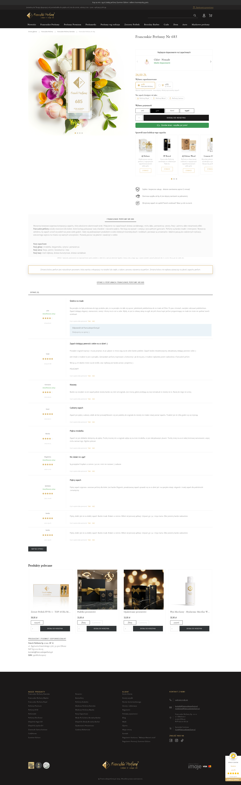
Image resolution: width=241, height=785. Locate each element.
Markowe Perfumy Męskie (84, 710)
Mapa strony (127, 730)
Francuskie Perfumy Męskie (38, 698)
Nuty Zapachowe (81, 714)
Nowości (78, 694)
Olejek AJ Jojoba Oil (35, 726)
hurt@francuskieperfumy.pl (185, 729)
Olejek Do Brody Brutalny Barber (87, 722)
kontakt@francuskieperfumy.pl (40, 652)
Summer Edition (34, 737)
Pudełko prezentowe (86, 612)
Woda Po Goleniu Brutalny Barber (88, 718)
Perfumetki (32, 714)
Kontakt (125, 733)
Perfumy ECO (33, 710)
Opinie (125, 726)
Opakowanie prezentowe (135, 612)
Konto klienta (127, 694)
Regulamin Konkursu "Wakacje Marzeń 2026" (139, 737)
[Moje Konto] (204, 15)
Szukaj (195, 15)
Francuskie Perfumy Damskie (39, 694)
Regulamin (126, 710)
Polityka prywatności (130, 714)
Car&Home (32, 733)
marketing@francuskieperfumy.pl (187, 708)
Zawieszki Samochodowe (37, 730)
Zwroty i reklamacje (129, 706)
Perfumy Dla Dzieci (35, 718)
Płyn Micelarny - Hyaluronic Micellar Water (190, 612)
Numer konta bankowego (131, 702)
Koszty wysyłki (127, 698)
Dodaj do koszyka (176, 117)
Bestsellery (79, 698)
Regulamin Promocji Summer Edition (136, 741)
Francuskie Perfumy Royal (37, 702)
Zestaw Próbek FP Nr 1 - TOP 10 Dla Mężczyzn (51, 612)
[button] (75, 133)
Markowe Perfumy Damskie (85, 706)
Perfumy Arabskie (81, 702)
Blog (124, 718)
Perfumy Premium (35, 706)
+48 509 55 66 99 (100, 7)
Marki (124, 722)
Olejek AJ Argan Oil (35, 722)
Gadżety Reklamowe (82, 730)
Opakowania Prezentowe (84, 726)
